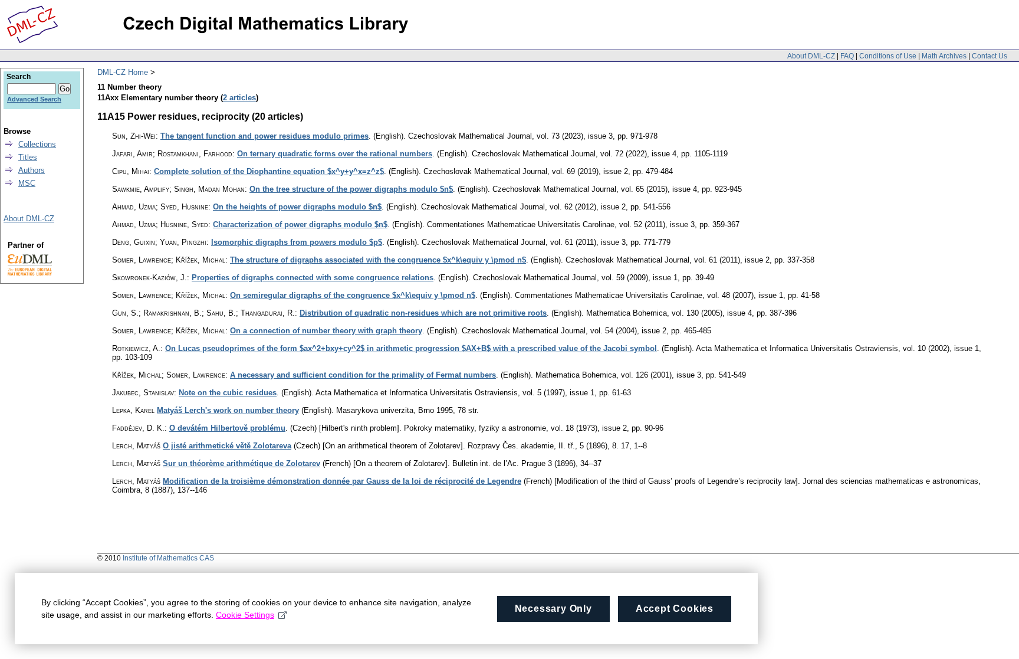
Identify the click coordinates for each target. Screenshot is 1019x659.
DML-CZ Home (122, 72)
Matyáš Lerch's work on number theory (228, 410)
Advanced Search (34, 99)
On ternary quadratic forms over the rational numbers (334, 153)
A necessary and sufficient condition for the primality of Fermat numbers (363, 375)
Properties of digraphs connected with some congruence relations (312, 277)
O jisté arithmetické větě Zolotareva (227, 445)
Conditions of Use (887, 56)
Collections (37, 144)
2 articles (239, 97)
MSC (26, 183)
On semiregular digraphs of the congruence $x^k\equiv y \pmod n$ (352, 295)
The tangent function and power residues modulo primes (264, 136)
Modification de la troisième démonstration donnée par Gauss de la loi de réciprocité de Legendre (342, 481)
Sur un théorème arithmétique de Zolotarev (241, 463)
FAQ (847, 56)
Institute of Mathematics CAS (168, 558)
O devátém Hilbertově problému (227, 428)
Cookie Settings (245, 614)
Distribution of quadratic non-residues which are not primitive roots (423, 313)
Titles (27, 157)
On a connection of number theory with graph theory (326, 330)
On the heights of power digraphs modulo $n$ (297, 206)
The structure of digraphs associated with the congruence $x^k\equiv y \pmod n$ (378, 259)
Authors (31, 170)
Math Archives (944, 56)
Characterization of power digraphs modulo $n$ (300, 224)
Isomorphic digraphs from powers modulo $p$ (296, 242)
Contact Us (989, 56)
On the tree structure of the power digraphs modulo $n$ (351, 189)
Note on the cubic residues (228, 392)
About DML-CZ (811, 56)
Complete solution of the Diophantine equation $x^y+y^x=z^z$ (269, 171)
